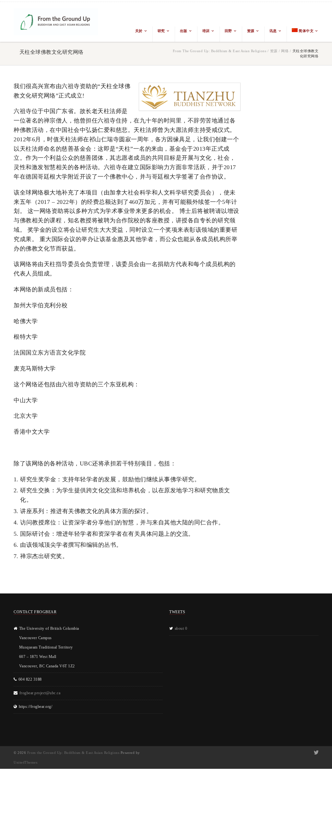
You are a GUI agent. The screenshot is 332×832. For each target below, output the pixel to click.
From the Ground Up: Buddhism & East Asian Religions (220, 51)
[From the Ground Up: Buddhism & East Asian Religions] (56, 21)
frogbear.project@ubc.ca (40, 693)
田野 (228, 31)
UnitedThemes (25, 762)
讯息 (273, 31)
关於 (139, 31)
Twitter (315, 752)
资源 (251, 31)
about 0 (181, 628)
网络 (285, 51)
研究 (161, 31)
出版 (183, 31)
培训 (206, 31)
